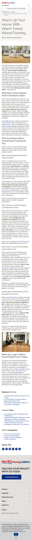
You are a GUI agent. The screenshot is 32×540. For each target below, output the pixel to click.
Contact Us (5, 505)
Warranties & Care (7, 497)
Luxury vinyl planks (16, 257)
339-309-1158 (5, 5)
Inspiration (5, 493)
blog (18, 383)
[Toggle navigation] (28, 5)
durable (23, 148)
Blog (13, 12)
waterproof (5, 268)
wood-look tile (14, 326)
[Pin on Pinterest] (10, 449)
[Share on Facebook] (13, 449)
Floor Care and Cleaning (12, 434)
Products (5, 489)
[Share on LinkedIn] (19, 449)
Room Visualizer (20, 369)
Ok (16, 534)
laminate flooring (15, 211)
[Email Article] (3, 449)
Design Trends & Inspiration (13, 437)
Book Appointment (12, 477)
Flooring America (6, 12)
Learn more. (22, 531)
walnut (21, 163)
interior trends (6, 123)
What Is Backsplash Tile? (12, 401)
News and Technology (11, 435)
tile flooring (13, 297)
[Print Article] (6, 449)
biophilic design (9, 121)
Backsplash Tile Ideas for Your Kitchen (16, 424)
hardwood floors (7, 163)
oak (17, 163)
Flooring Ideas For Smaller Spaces (15, 399)
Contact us (23, 379)
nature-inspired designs (9, 126)
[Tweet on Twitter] (16, 449)
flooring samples (17, 372)
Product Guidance (10, 439)
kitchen (4, 224)
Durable (15, 235)
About (4, 501)
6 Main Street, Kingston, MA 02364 (10, 513)
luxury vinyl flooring (16, 252)
